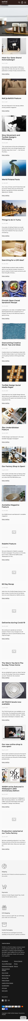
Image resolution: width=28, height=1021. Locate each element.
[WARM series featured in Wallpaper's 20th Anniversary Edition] (14, 775)
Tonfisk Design (14, 1013)
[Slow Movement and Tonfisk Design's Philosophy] (14, 123)
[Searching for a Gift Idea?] (14, 248)
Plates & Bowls (5, 980)
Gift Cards (4, 988)
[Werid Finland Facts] (14, 168)
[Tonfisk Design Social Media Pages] (14, 374)
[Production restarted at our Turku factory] (14, 819)
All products (5, 961)
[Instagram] (5, 1000)
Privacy (16, 963)
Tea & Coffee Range (7, 963)
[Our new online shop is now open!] (14, 733)
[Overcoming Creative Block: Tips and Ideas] (14, 331)
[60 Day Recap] (14, 572)
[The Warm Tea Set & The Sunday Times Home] (14, 651)
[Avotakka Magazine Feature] (14, 493)
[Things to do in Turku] (14, 208)
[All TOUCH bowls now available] (14, 690)
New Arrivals (5, 972)
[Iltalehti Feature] (14, 532)
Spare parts (5, 990)
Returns (16, 966)
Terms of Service (18, 961)
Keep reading (5, 74)
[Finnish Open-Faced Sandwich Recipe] (14, 289)
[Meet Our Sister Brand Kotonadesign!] (14, 46)
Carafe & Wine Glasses (7, 983)
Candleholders (5, 985)
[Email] (8, 1000)
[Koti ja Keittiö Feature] (14, 87)
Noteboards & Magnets (7, 966)
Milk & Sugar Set (6, 975)
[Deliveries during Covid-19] (14, 611)
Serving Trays (5, 978)
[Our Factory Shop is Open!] (14, 455)
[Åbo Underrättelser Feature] (14, 416)
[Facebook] (2, 1000)
